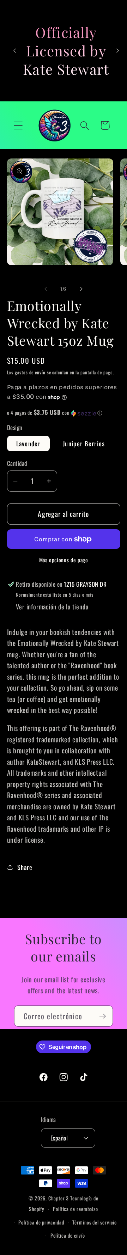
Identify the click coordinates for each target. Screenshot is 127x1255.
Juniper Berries (84, 443)
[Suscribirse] (102, 1016)
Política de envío (67, 1235)
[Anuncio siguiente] (117, 50)
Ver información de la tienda (52, 606)
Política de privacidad (41, 1222)
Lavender (28, 443)
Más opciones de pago (63, 560)
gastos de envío (30, 372)
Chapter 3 (58, 1198)
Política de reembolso (75, 1208)
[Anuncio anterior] (15, 50)
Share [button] (24, 867)
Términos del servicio (94, 1222)
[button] (18, 125)
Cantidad (17, 463)
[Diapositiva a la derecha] (81, 289)
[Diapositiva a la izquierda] (45, 289)
